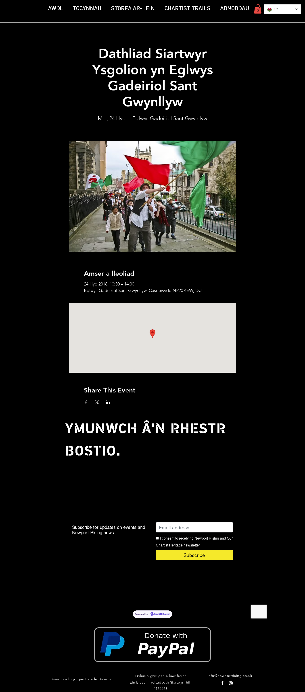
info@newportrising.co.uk (229, 676)
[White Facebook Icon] (222, 683)
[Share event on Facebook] (86, 402)
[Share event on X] (97, 402)
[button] (187, 9)
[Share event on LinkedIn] (108, 402)
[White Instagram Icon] (230, 683)
